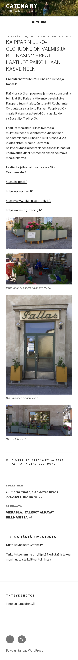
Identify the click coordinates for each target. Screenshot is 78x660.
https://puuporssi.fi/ (19, 191)
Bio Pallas (21, 460)
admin (67, 36)
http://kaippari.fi (16, 182)
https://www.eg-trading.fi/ (24, 210)
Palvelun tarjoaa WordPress (24, 650)
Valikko (41, 21)
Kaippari (58, 460)
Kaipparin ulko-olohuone (34, 463)
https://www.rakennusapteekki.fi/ (28, 201)
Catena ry (22, 6)
